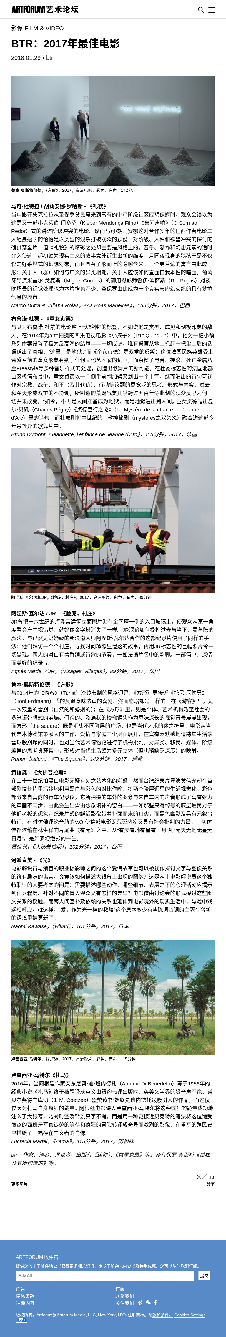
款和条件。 (162, 1315)
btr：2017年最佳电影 (65, 44)
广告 (20, 1289)
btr (49, 57)
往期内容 (25, 1303)
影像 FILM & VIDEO (37, 28)
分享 (211, 1183)
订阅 (120, 1289)
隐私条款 (25, 1296)
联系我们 (124, 1296)
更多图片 (19, 1184)
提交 (204, 1275)
